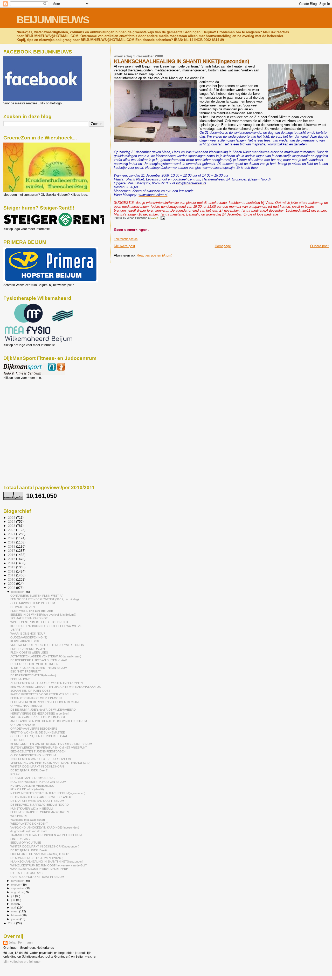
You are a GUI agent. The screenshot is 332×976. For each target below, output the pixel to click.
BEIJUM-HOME (20, 679)
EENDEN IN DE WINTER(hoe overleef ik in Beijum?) (43, 614)
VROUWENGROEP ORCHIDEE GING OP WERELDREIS (47, 645)
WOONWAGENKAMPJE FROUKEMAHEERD (39, 869)
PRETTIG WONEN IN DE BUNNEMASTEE (37, 732)
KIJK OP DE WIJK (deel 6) (27, 789)
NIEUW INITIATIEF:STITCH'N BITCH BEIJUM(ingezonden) (47, 793)
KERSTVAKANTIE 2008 (25, 641)
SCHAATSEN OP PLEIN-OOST (30, 690)
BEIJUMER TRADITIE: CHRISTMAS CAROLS (39, 812)
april (14, 907)
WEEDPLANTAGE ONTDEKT (29, 823)
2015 (12, 559)
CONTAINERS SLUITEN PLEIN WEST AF (36, 595)
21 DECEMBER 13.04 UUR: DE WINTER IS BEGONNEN (46, 682)
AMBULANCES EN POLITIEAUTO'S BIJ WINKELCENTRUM (48, 721)
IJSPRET (16, 629)
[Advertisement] (26, 407)
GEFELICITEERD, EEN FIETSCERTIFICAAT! (39, 736)
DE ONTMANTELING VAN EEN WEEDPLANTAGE (42, 797)
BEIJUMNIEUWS (53, 19)
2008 (12, 587)
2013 (12, 567)
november (18, 880)
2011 (12, 575)
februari (16, 915)
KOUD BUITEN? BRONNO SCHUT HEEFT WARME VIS (46, 626)
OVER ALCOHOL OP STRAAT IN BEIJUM (37, 876)
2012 (12, 571)
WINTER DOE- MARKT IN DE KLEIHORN (37, 766)
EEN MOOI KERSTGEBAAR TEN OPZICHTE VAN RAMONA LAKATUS (55, 686)
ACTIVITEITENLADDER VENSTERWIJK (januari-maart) (45, 656)
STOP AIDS (17, 740)
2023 (12, 525)
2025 (12, 517)
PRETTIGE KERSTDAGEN (27, 648)
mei (13, 903)
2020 (12, 538)
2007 (12, 923)
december (18, 591)
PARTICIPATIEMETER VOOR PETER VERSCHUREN (44, 694)
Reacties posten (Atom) (154, 255)
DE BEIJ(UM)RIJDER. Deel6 (28, 850)
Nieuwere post (124, 246)
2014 (12, 563)
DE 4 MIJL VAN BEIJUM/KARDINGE (33, 777)
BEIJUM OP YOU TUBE (25, 842)
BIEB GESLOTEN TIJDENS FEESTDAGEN (38, 751)
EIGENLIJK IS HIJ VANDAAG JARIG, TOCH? (39, 854)
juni (13, 899)
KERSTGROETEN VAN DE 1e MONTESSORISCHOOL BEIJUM (51, 743)
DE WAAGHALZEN (22, 607)
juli (13, 896)
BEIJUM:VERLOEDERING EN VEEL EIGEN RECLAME (45, 702)
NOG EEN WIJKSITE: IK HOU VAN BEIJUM (38, 781)
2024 (12, 521)
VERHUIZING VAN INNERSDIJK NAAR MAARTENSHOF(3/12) (50, 762)
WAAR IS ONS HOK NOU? (27, 633)
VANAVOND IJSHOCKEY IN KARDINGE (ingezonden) (44, 827)
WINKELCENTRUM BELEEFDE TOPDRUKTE (39, 622)
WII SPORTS (18, 816)
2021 (12, 534)
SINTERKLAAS (20, 838)
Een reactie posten (125, 238)
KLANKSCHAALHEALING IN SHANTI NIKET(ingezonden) (181, 61)
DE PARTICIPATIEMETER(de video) (33, 675)
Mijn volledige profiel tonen (22, 962)
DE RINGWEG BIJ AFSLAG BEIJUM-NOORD (39, 804)
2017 (12, 550)
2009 (12, 583)
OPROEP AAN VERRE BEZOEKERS (33, 728)
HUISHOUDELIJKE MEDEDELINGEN (34, 663)
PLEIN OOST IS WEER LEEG (29, 652)
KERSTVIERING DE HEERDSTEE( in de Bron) (40, 713)
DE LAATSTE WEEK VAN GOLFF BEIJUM (37, 800)
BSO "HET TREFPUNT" (25, 671)
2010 (12, 579)
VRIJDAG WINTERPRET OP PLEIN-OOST (37, 717)
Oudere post (319, 246)
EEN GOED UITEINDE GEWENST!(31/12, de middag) (44, 599)
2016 (12, 554)
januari (15, 919)
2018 (12, 546)
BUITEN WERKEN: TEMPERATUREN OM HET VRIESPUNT (48, 747)
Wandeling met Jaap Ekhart (27, 819)
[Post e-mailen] (162, 217)
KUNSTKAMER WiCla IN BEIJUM (31, 808)
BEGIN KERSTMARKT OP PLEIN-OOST (36, 698)
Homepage (223, 246)
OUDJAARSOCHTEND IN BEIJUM (32, 603)
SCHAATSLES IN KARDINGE (29, 618)
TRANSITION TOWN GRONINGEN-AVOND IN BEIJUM (46, 835)
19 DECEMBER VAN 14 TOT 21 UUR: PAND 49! (41, 758)
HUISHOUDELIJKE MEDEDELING (32, 785)
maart (15, 911)
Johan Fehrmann (21, 942)
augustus (17, 892)
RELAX (14, 774)
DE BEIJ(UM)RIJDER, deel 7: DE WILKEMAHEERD (43, 709)
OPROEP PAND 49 (22, 724)
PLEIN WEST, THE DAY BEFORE (31, 610)
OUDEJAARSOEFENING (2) (28, 637)
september (18, 888)
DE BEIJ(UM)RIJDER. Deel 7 (28, 770)
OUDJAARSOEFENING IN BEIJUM (33, 755)
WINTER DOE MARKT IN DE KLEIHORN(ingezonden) (44, 846)
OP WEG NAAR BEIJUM (26, 705)
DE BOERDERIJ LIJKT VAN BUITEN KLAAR (38, 660)
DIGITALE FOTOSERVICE (27, 872)
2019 (12, 542)
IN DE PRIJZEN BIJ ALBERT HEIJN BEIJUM (38, 667)
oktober (16, 884)
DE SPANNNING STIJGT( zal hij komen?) (36, 857)
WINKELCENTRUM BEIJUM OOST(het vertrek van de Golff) (48, 865)
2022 (12, 529)
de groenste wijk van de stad (28, 831)
